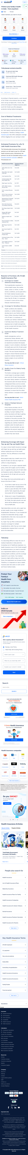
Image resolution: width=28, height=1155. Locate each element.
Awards (3, 1063)
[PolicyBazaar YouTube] (18, 1107)
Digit (14, 767)
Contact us (3, 1081)
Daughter (5, 30)
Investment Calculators (8, 1030)
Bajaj (14, 758)
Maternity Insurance (8, 889)
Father (14, 30)
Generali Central (5, 775)
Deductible (5, 962)
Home (2, 92)
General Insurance (7, 1013)
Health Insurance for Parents (10, 923)
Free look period (7, 990)
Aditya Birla (5, 758)
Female (12, 11)
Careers (3, 1075)
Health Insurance (7, 92)
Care (23, 758)
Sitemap (3, 1073)
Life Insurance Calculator (7, 1042)
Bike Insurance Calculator (7, 1050)
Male (4, 11)
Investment (5, 1019)
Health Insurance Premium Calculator (13, 917)
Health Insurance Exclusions (10, 979)
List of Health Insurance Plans (11, 883)
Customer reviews (5, 1059)
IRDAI (2, 1114)
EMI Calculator (4, 1038)
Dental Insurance (7, 911)
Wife (14, 22)
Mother (22, 30)
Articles (3, 1057)
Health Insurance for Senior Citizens (12, 906)
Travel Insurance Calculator (7, 1046)
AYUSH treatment (7, 945)
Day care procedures (8, 956)
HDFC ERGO (14, 775)
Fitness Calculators (7, 1032)
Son (23, 22)
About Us (3, 1071)
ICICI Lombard (23, 775)
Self (5, 22)
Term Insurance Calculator (7, 1036)
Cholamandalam (5, 767)
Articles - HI (14, 92)
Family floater (6, 984)
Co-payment (6, 950)
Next (14, 672)
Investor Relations (5, 1086)
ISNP (2, 1079)
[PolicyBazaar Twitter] (12, 1107)
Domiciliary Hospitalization (10, 967)
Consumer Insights (5, 1065)
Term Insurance (6, 1017)
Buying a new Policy (11, 647)
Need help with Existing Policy (14, 649)
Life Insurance (6, 1015)
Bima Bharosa (7, 1114)
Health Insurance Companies (10, 900)
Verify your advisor (5, 1083)
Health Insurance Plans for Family (12, 894)
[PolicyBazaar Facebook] (8, 1107)
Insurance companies (6, 1061)
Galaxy (22, 767)
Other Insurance (6, 1023)
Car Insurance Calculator (7, 1048)
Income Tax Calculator (6, 1034)
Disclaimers (4, 1003)
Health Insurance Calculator (7, 1044)
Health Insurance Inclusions (10, 973)
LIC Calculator (4, 1040)
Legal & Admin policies (6, 1077)
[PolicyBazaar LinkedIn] (15, 1107)
